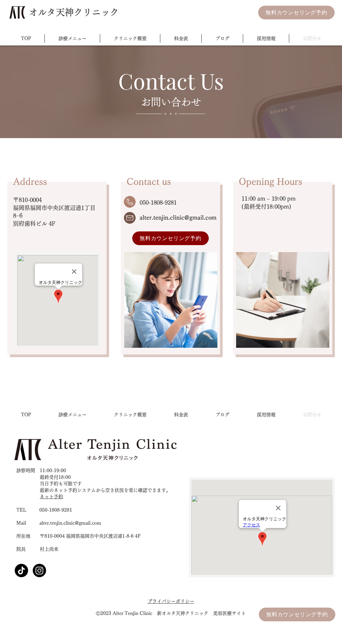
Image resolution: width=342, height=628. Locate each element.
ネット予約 (51, 496)
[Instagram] (39, 570)
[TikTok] (21, 570)
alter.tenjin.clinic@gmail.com (178, 217)
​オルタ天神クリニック (74, 12)
